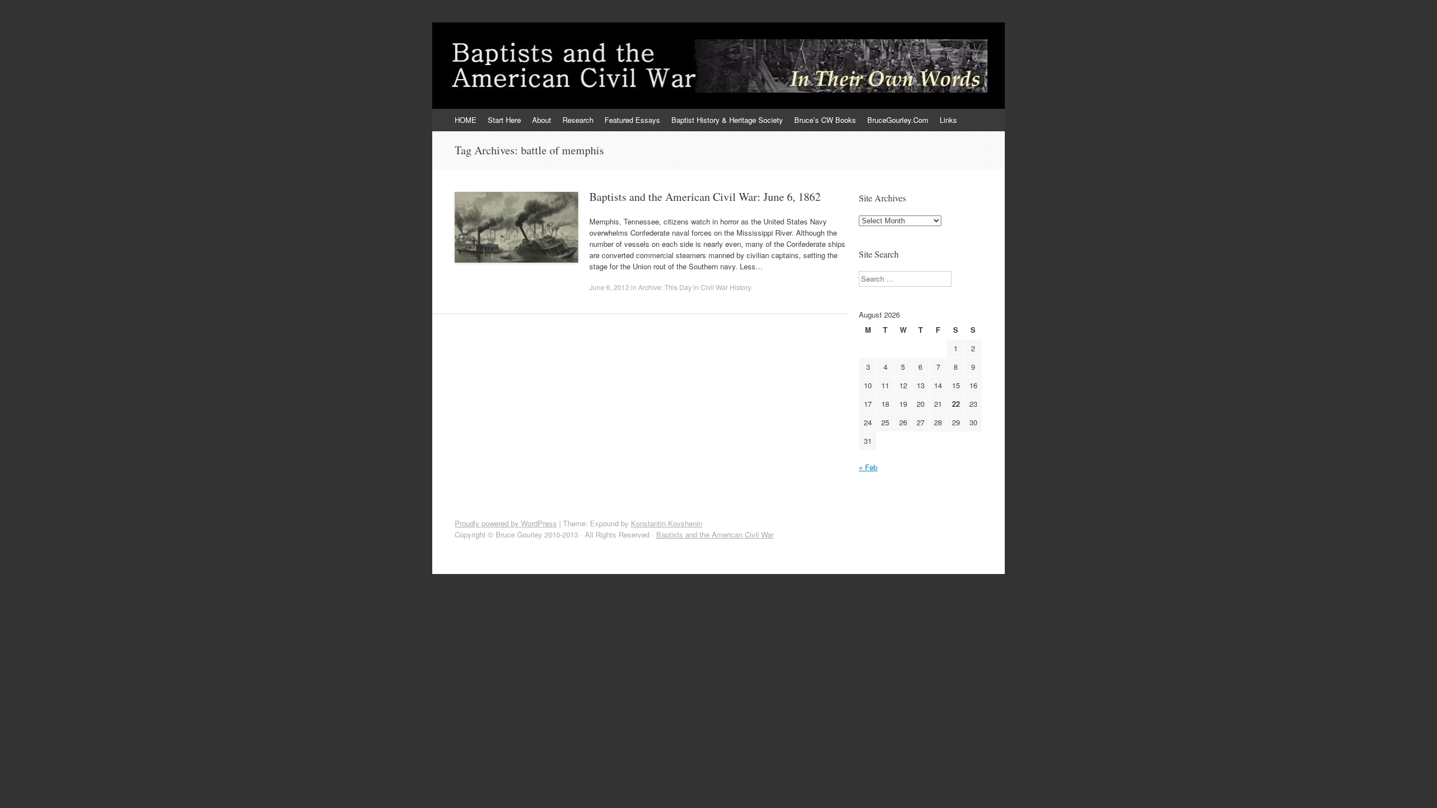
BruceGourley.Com (897, 119)
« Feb (868, 467)
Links (948, 119)
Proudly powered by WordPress (506, 523)
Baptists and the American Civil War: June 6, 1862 (705, 196)
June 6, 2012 (609, 287)
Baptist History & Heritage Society (727, 119)
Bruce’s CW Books (825, 119)
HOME (466, 119)
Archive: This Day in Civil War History (694, 287)
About (541, 119)
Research (577, 119)
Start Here (504, 119)
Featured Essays (632, 119)
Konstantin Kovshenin (666, 523)
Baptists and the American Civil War (715, 534)
